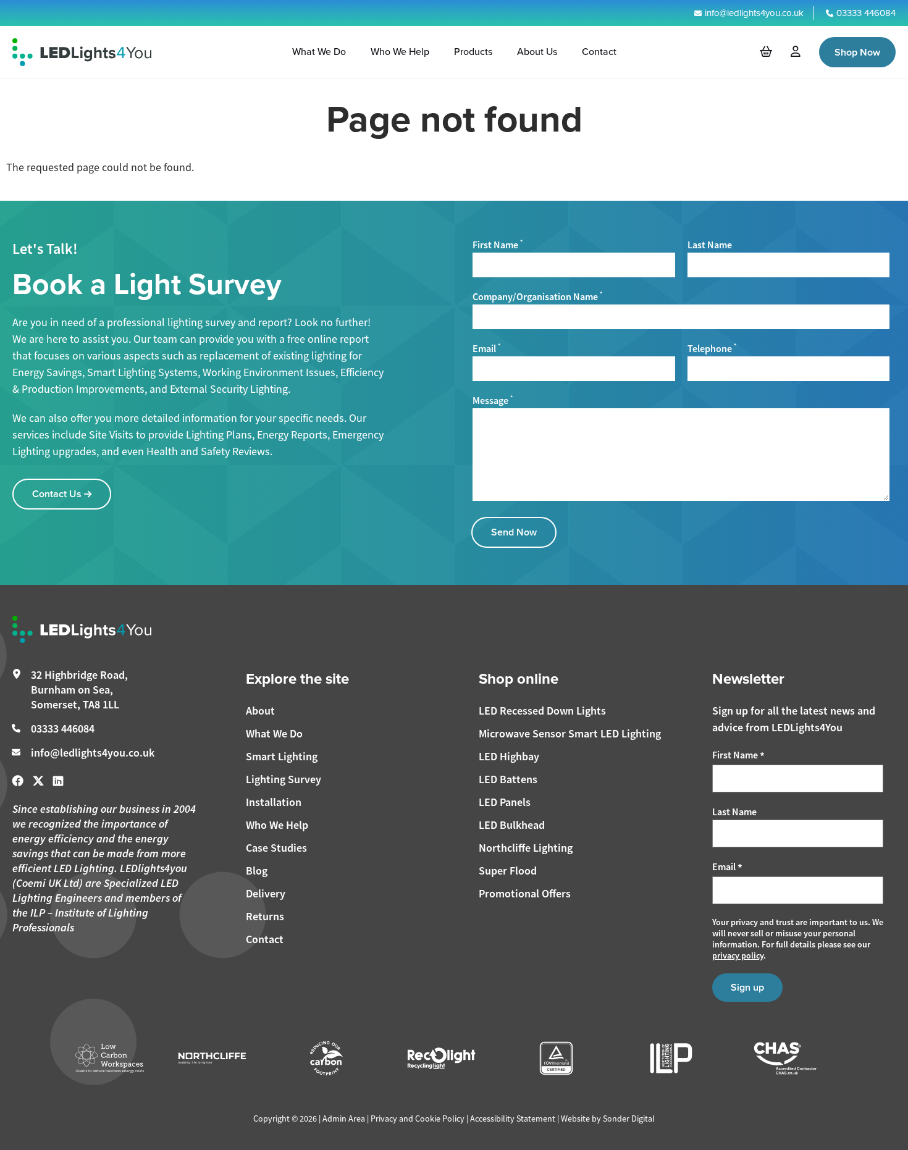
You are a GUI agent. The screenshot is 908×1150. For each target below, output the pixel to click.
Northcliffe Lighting (526, 848)
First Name (498, 244)
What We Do (319, 51)
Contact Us (58, 494)
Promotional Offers (525, 893)
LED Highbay (509, 756)
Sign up (747, 987)
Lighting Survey (283, 779)
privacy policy (737, 955)
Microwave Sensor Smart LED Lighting (570, 733)
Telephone (711, 348)
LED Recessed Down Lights (542, 710)
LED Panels (505, 802)
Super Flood (508, 870)
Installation (273, 802)
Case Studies (276, 848)
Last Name (709, 244)
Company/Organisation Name (537, 296)
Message (493, 400)
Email (486, 348)
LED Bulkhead (512, 825)
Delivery (265, 893)
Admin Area (343, 1118)
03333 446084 (866, 13)
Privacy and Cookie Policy (418, 1118)
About (260, 710)
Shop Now (857, 52)
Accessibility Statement (512, 1118)
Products (473, 51)
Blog (256, 870)
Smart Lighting (281, 756)
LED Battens (508, 779)
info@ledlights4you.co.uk (754, 13)
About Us (537, 51)
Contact (599, 51)
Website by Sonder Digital (608, 1118)
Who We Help (400, 51)
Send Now (514, 532)
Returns (265, 916)
